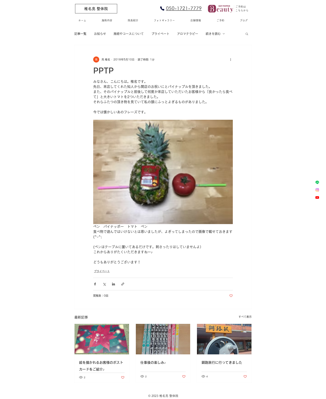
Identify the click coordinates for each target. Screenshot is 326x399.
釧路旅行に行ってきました (221, 362)
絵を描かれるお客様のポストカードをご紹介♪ (101, 366)
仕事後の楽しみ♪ (153, 362)
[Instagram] (317, 190)
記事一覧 (80, 33)
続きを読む (213, 33)
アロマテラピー (187, 33)
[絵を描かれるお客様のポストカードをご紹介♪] (102, 339)
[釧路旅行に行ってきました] (224, 339)
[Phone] (162, 8)
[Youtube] (317, 197)
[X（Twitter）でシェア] (104, 284)
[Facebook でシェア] (95, 284)
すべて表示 (245, 316)
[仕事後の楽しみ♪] (163, 339)
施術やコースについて (129, 33)
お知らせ (100, 33)
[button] (247, 33)
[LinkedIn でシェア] (113, 284)
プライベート (160, 33)
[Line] (317, 182)
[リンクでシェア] (123, 284)
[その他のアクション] (230, 59)
